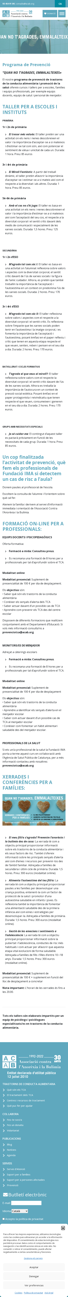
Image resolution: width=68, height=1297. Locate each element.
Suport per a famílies (18, 1174)
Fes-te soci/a (14, 1119)
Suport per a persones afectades (26, 1179)
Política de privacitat (33, 1292)
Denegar (34, 1276)
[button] (63, 1228)
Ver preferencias (34, 1285)
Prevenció (12, 1185)
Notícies (11, 1149)
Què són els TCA (16, 1089)
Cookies (18, 1292)
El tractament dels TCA (20, 1095)
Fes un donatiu (15, 1125)
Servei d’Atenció (16, 1169)
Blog (9, 1144)
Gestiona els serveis (33, 1258)
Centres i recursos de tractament (26, 1100)
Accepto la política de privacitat (24, 1219)
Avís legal (49, 1292)
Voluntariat (13, 1130)
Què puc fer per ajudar (20, 1105)
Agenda (11, 1155)
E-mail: (6, 1203)
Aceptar (34, 1267)
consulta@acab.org (25, 3)
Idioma (6, 1211)
